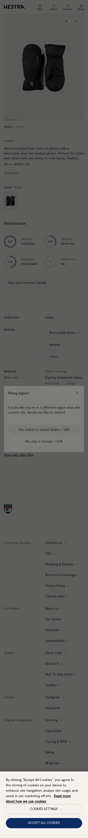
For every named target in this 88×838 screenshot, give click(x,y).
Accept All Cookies (44, 823)
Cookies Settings (44, 809)
